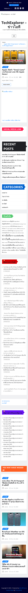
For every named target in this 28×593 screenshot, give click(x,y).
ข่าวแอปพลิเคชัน (17, 235)
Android (8, 221)
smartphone (5, 233)
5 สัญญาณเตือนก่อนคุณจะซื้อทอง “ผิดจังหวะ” (14, 177)
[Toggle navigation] (14, 35)
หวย (8, 401)
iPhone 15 (20, 226)
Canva (11, 224)
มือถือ (18, 239)
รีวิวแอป (10, 242)
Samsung (10, 230)
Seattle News (9, 590)
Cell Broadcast (16, 224)
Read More (6, 84)
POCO (6, 230)
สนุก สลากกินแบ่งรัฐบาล (13, 413)
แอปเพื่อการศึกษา (11, 248)
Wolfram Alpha (21, 232)
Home (4, 42)
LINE (18, 228)
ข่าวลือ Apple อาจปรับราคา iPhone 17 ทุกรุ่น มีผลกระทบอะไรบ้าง (13, 501)
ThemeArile (18, 590)
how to (8, 226)
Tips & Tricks (5, 196)
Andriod (4, 221)
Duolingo (21, 224)
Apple (12, 221)
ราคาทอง (5, 242)
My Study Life (22, 228)
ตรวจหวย (4, 401)
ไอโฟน (5, 252)
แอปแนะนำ (5, 207)
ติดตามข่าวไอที (9, 262)
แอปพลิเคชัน (10, 245)
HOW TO (4, 193)
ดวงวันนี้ (4, 403)
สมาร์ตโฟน (16, 242)
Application (6, 224)
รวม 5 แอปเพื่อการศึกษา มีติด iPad (11, 120)
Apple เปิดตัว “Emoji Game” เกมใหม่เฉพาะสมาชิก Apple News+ (13, 72)
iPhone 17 (4, 228)
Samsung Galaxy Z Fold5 (18, 230)
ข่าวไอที (4, 204)
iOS (11, 226)
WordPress (22, 588)
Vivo (17, 232)
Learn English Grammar (12, 228)
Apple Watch (16, 221)
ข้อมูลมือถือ (13, 239)
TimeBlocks (13, 232)
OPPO (3, 230)
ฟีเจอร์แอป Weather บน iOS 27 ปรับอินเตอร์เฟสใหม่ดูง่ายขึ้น (13, 534)
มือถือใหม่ (22, 239)
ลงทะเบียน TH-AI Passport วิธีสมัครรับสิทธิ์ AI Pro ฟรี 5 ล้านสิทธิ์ (13, 483)
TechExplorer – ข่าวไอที (14, 24)
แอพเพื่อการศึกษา (14, 250)
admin (6, 77)
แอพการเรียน (20, 248)
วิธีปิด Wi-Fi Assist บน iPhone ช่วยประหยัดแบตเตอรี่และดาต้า (13, 566)
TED (10, 232)
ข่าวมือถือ (4, 200)
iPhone (15, 226)
